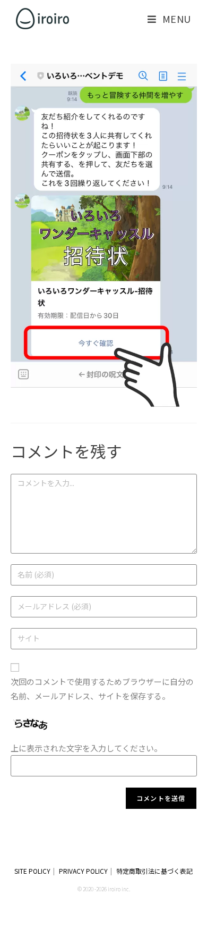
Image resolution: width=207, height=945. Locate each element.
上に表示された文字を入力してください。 (86, 748)
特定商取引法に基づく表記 (154, 870)
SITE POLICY (32, 870)
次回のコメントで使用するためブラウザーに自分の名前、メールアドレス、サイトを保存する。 (102, 688)
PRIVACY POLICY (83, 870)
